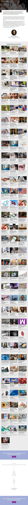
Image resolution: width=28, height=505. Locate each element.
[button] (25, 1)
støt (14, 456)
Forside (14, 470)
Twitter (14, 483)
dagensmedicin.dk (11, 27)
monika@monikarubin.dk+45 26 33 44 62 (14, 489)
